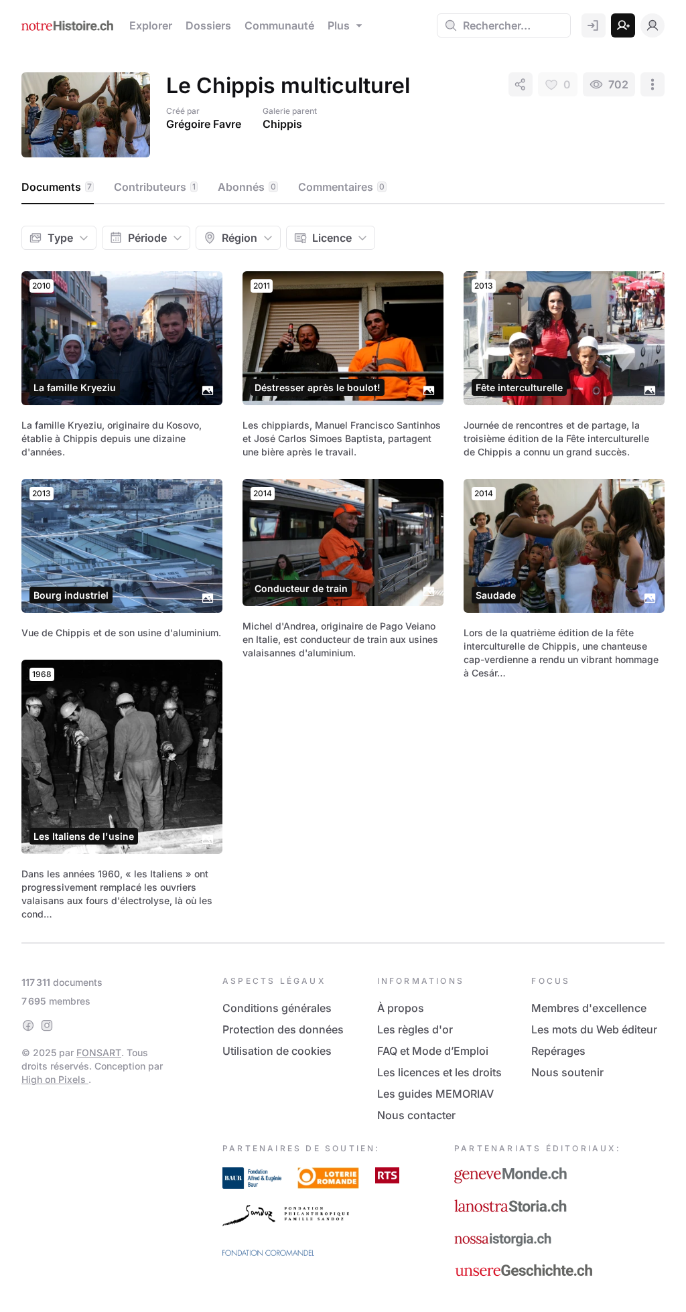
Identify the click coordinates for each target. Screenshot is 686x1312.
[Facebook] (28, 1025)
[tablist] (343, 187)
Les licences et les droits (439, 1072)
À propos (400, 1008)
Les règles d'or (415, 1029)
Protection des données (283, 1029)
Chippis (282, 124)
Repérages (558, 1051)
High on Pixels (54, 1079)
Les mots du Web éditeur (594, 1029)
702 (618, 84)
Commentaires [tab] (341, 187)
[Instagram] (47, 1025)
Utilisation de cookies (277, 1051)
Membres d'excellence (588, 1008)
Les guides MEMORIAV (435, 1093)
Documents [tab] (56, 187)
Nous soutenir (567, 1072)
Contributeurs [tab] (155, 187)
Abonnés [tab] (247, 187)
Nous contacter (416, 1115)
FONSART (98, 1052)
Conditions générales (277, 1008)
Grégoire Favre (203, 124)
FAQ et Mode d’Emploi (432, 1051)
